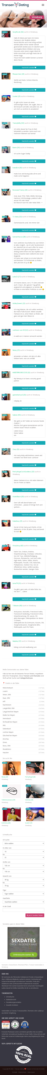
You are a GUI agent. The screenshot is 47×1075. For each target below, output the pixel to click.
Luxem (23, 691)
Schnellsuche (10, 997)
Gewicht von (7, 876)
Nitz (23, 725)
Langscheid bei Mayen (23, 712)
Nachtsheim (23, 705)
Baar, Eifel (23, 698)
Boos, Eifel (23, 746)
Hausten (23, 752)
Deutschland (13, 965)
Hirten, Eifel (23, 695)
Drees (23, 742)
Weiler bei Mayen (23, 715)
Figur (4, 890)
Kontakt (14, 1072)
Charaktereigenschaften (13, 1002)
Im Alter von (7, 848)
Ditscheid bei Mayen (23, 735)
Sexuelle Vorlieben (12, 1005)
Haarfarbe (6, 898)
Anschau (23, 739)
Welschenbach (23, 688)
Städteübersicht (11, 999)
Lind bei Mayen (23, 732)
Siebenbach (23, 729)
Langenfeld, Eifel (23, 708)
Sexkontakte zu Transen (9, 1011)
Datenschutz (22, 1072)
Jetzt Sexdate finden (35, 915)
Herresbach (23, 718)
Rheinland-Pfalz (23, 965)
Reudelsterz (23, 749)
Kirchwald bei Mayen (23, 722)
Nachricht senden (28, 67)
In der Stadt (7, 906)
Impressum (31, 1072)
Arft (23, 701)
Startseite (5, 965)
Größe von (6, 862)
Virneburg (33, 32)
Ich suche (6, 840)
